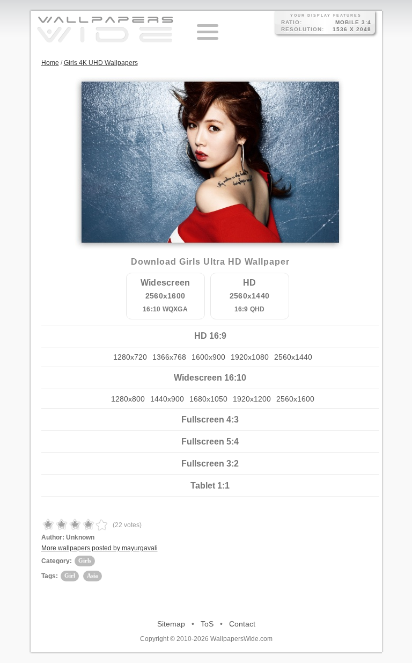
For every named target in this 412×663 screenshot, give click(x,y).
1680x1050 (208, 399)
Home (50, 63)
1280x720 (130, 357)
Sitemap (171, 624)
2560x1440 (293, 357)
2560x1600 (295, 399)
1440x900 (167, 399)
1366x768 (169, 357)
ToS (207, 624)
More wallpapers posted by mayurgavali (99, 548)
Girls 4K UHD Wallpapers (101, 63)
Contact (242, 624)
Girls (84, 560)
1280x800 (128, 399)
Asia (92, 575)
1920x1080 (250, 357)
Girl (69, 575)
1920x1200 (252, 399)
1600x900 (208, 357)
